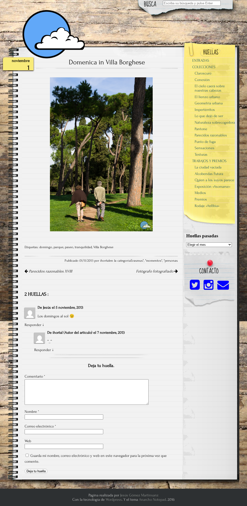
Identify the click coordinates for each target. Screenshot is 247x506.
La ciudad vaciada (208, 167)
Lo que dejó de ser (209, 116)
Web (28, 441)
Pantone (201, 129)
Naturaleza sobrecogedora (215, 122)
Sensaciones (204, 148)
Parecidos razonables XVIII (50, 271)
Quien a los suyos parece (214, 180)
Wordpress (114, 499)
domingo (45, 247)
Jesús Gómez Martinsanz (139, 495)
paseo (69, 247)
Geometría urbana (209, 103)
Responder (33, 325)
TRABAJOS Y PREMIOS (209, 161)
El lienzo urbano (207, 97)
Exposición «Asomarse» (212, 186)
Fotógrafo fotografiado (155, 271)
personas (171, 261)
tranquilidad (83, 247)
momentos (153, 261)
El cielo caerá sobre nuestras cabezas (210, 88)
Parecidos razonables (211, 135)
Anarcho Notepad (152, 499)
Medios (200, 193)
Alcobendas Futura (209, 174)
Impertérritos (205, 109)
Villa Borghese (103, 247)
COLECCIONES (203, 67)
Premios (201, 199)
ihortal (58, 332)
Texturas (201, 154)
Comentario (35, 376)
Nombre (32, 411)
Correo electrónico (40, 426)
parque (58, 247)
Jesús (47, 307)
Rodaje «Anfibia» (207, 206)
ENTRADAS (200, 60)
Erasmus (137, 261)
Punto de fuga (205, 142)
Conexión (202, 80)
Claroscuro (203, 73)
